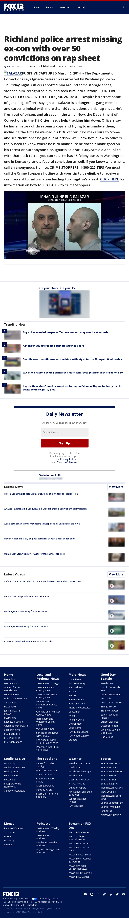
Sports (106, 759)
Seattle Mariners (110, 767)
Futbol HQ (106, 810)
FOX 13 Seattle (28, 66)
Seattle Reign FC (110, 783)
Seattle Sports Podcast (44, 837)
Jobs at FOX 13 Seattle (12, 712)
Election (73, 695)
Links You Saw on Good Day (110, 731)
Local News (75, 679)
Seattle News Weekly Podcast (47, 830)
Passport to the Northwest (12, 785)
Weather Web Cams (79, 763)
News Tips (9, 679)
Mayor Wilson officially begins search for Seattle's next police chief (39, 538)
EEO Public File (12, 737)
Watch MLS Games (79, 876)
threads (111, 894)
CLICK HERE (109, 179)
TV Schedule (10, 702)
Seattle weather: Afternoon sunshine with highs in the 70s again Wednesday (72, 359)
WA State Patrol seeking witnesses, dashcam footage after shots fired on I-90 (73, 372)
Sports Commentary (112, 802)
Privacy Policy (68, 459)
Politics (72, 691)
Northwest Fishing (111, 814)
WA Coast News (45, 728)
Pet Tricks (106, 698)
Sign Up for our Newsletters (12, 689)
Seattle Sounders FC (112, 771)
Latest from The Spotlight (45, 765)
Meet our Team (12, 694)
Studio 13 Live (14, 759)
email (123, 894)
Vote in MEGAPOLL (111, 694)
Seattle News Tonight (48, 683)
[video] (116, 585)
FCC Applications (13, 741)
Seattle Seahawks (110, 763)
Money (9, 823)
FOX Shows (10, 706)
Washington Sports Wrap (111, 797)
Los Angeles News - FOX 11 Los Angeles (47, 741)
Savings (8, 844)
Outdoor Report (109, 725)
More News (77, 674)
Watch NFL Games (79, 832)
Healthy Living (76, 719)
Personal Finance (13, 828)
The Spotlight (46, 759)
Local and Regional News (47, 676)
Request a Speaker (14, 721)
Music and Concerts (79, 707)
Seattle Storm (108, 775)
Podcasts (43, 823)
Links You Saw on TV (15, 698)
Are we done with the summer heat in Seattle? (28, 641)
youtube (85, 894)
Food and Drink (77, 703)
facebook (98, 894)
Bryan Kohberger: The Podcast (48, 851)
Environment (75, 723)
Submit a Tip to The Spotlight (47, 795)
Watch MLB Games (79, 843)
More (81, 7)
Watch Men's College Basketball (80, 860)
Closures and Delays (80, 779)
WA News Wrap (77, 683)
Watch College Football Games (77, 838)
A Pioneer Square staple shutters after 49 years (53, 345)
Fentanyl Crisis (44, 789)
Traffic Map (75, 767)
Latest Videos (14, 574)
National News (77, 687)
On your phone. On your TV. (57, 288)
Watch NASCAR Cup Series (79, 849)
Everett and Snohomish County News (46, 704)
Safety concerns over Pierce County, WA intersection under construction (42, 581)
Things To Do (108, 706)
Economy (9, 840)
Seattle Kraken (109, 779)
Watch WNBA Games (80, 872)
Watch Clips (10, 763)
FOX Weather (76, 805)
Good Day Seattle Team (110, 689)
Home (8, 674)
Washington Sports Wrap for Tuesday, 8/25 (26, 611)
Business (9, 836)
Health (72, 715)
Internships (10, 717)
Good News (75, 727)
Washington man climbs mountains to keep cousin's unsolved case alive (42, 523)
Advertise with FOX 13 (16, 725)
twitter (117, 894)
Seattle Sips (10, 779)
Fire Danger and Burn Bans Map (80, 793)
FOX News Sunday (79, 735)
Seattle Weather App (80, 771)
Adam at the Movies (112, 702)
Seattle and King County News (45, 689)
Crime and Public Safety (45, 780)
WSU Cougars (108, 791)
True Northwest (109, 710)
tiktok (104, 894)
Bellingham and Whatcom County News (45, 721)
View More (116, 487)
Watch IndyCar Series (80, 854)
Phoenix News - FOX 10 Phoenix (47, 748)
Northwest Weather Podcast (47, 844)
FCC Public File (12, 733)
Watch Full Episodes (47, 770)
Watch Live (107, 683)
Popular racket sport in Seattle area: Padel (26, 596)
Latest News (13, 487)
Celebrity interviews (14, 790)
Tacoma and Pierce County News (46, 696)
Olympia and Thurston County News (48, 713)
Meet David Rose (45, 774)
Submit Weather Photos (109, 716)
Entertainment (76, 699)
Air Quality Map (77, 783)
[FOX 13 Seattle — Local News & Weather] (15, 7)
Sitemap (73, 739)
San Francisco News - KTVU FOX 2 (48, 734)
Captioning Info (12, 729)
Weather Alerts (77, 775)
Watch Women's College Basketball (79, 867)
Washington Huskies (112, 787)
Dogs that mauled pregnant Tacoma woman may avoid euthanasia (66, 332)
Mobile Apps (10, 683)
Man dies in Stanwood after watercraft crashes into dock (34, 553)
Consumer (74, 711)
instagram (91, 894)
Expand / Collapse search (123, 7)
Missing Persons (45, 785)
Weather (75, 759)
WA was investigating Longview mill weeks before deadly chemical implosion (45, 508)
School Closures (109, 721)
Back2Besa (107, 736)
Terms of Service (67, 462)
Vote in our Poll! (50, 475)
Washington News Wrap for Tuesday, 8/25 (26, 626)
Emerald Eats (11, 775)
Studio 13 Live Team (15, 767)
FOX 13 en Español (79, 731)
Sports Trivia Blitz (110, 806)
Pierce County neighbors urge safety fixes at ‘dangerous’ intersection (41, 493)
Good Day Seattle (108, 676)
